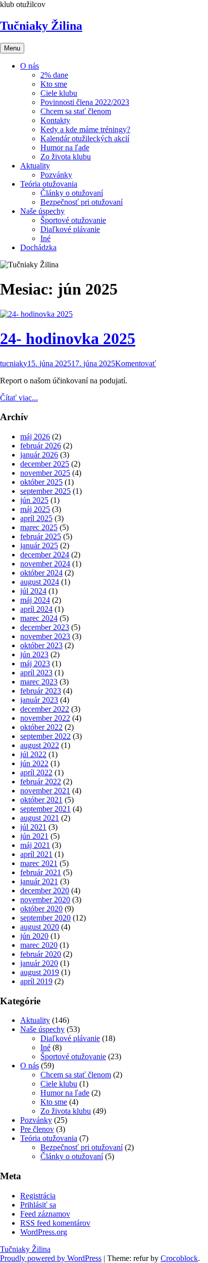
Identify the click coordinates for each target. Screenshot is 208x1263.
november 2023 (45, 636)
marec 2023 (39, 681)
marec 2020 (39, 945)
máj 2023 (35, 663)
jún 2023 (34, 654)
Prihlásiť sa (38, 1204)
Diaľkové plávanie (70, 229)
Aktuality (35, 165)
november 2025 (45, 473)
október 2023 (41, 645)
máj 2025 (35, 509)
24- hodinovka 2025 (67, 338)
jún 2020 (34, 936)
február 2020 (40, 954)
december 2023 (44, 627)
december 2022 (44, 709)
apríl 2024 (36, 609)
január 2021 (39, 881)
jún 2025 (34, 500)
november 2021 (45, 790)
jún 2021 (34, 836)
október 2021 (41, 799)
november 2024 (45, 563)
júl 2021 (33, 827)
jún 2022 (34, 763)
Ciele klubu (58, 93)
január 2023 (39, 700)
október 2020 (41, 908)
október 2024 (41, 572)
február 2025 (40, 536)
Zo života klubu (65, 156)
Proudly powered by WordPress (50, 1258)
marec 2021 (39, 863)
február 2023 (40, 690)
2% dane (54, 75)
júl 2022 (33, 754)
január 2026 (39, 454)
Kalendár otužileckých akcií (84, 138)
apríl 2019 (36, 981)
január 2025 (39, 545)
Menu (12, 48)
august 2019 (39, 972)
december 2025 (44, 464)
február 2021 (40, 872)
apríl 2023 (36, 672)
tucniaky (13, 363)
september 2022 (45, 736)
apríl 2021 (36, 854)
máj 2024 (35, 600)
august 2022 (39, 745)
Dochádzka (38, 247)
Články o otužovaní (71, 193)
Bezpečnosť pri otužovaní (81, 202)
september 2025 (45, 491)
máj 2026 (35, 436)
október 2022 (41, 727)
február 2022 (40, 781)
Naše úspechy (42, 211)
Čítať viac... (19, 397)
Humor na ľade (64, 147)
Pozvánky (56, 174)
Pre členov (37, 1129)
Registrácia (38, 1195)
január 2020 (39, 963)
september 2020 (45, 917)
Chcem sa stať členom (75, 111)
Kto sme (53, 84)
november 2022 (45, 718)
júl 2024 (33, 591)
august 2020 (39, 927)
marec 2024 (39, 618)
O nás (29, 66)
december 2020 (44, 890)
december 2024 (44, 554)
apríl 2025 (36, 518)
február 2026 (40, 445)
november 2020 (45, 899)
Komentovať (135, 363)
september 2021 (45, 809)
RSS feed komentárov (55, 1223)
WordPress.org (43, 1232)
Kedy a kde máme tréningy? (85, 129)
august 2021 (39, 818)
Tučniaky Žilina (41, 25)
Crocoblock (179, 1258)
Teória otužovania (48, 184)
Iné (45, 238)
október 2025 (41, 482)
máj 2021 (35, 845)
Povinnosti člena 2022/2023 (84, 102)
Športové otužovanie (73, 220)
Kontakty (55, 120)
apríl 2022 (36, 772)
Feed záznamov (45, 1214)
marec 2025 (39, 527)
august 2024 (39, 582)
